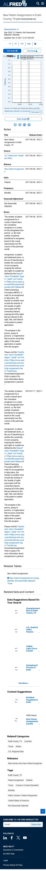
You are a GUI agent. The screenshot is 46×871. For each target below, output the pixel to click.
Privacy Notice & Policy (13, 865)
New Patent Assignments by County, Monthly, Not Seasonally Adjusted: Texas (23, 581)
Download (31, 51)
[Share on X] (15, 124)
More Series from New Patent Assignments (26, 763)
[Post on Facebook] (19, 124)
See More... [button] (24, 683)
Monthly (11, 790)
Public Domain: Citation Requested (22, 795)
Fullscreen (35, 112)
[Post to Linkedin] (29, 124)
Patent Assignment (16, 780)
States (18, 746)
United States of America (18, 800)
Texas (10, 746)
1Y (10, 44)
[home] (15, 3)
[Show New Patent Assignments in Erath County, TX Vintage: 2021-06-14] (31, 58)
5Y (16, 44)
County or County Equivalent (27, 785)
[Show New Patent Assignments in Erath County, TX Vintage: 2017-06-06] (31, 56)
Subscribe (36, 824)
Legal (5, 860)
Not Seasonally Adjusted (18, 806)
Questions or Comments (13, 850)
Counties (28, 741)
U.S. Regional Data (15, 751)
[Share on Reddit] (24, 124)
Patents (29, 780)
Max (29, 44)
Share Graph (22, 119)
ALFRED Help (8, 854)
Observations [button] (10, 29)
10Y (22, 44)
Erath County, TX (15, 741)
